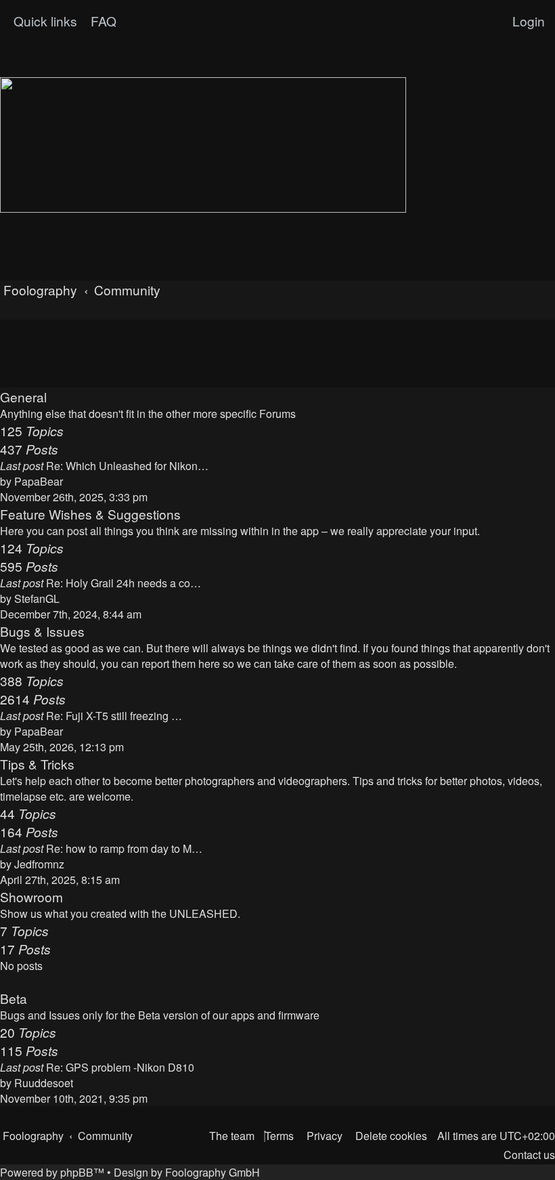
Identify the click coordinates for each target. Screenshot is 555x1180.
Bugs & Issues (42, 631)
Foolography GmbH (212, 1172)
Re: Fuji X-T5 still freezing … (114, 715)
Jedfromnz (39, 864)
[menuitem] (101, 21)
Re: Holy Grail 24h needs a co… (123, 583)
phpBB (76, 1172)
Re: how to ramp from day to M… (124, 848)
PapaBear (38, 481)
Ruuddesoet (43, 1083)
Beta (13, 998)
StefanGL (37, 598)
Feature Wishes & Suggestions (90, 514)
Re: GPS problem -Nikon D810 (120, 1067)
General (23, 396)
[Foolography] (203, 145)
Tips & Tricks (37, 764)
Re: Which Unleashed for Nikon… (127, 465)
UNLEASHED (34, 327)
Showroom (31, 896)
